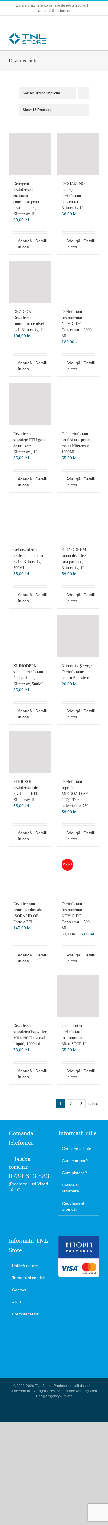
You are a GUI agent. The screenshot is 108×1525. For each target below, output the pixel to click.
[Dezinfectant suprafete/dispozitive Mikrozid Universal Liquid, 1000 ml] (30, 996)
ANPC (17, 1302)
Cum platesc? (74, 1173)
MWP (68, 1396)
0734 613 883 (29, 1176)
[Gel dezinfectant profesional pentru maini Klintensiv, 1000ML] (78, 404)
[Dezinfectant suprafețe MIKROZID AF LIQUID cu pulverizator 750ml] (78, 752)
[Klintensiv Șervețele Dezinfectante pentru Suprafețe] (78, 636)
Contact (19, 1290)
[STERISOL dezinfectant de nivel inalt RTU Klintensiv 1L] (30, 752)
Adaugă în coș (24, 244)
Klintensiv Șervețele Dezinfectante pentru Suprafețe (78, 672)
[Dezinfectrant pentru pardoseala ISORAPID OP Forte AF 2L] (30, 874)
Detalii (41, 241)
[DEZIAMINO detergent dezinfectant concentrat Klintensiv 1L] (78, 154)
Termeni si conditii (28, 1277)
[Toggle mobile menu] (97, 36)
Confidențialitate (76, 1148)
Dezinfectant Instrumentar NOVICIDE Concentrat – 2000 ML (77, 323)
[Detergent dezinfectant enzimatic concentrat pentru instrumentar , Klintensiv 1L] (30, 154)
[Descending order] (83, 93)
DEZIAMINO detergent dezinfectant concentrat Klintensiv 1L (73, 196)
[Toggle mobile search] (86, 36)
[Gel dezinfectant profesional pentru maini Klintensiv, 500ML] (30, 520)
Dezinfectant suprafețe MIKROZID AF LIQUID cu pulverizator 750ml (77, 794)
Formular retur (25, 1314)
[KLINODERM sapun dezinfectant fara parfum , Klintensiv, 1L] (78, 520)
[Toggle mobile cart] (76, 36)
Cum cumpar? (75, 1160)
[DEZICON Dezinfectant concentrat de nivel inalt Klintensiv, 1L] (30, 282)
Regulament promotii (73, 1206)
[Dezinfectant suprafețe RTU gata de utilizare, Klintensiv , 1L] (30, 404)
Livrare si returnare (70, 1188)
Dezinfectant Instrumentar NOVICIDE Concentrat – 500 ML (76, 916)
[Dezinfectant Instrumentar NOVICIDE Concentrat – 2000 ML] (78, 282)
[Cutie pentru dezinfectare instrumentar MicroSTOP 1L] (78, 996)
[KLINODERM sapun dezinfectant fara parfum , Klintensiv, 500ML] (30, 636)
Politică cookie (25, 1265)
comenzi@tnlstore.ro (54, 11)
